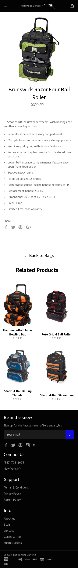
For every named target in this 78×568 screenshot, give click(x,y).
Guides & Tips (12, 536)
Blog (7, 524)
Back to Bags (41, 255)
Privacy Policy (12, 493)
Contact (9, 530)
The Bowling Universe (24, 554)
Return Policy (12, 499)
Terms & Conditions (16, 487)
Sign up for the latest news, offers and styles (33, 425)
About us (9, 518)
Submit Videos (13, 543)
